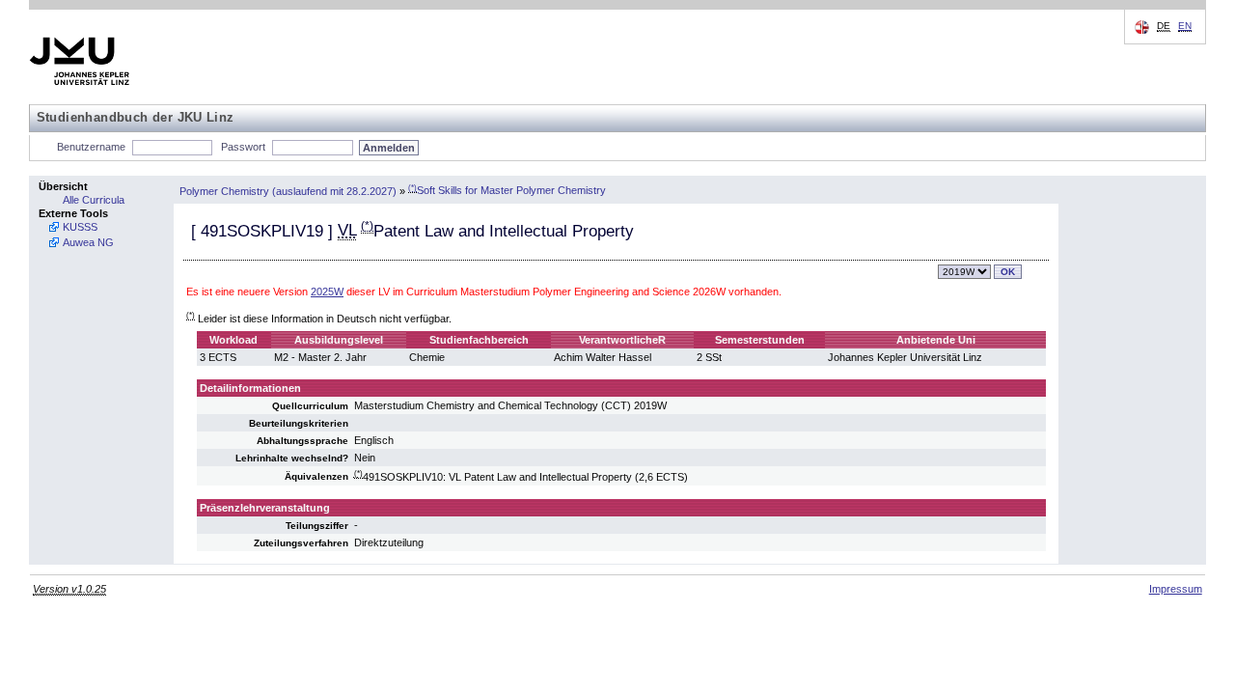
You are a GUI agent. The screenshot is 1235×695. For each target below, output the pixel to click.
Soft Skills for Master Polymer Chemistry (507, 190)
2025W (327, 291)
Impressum (1175, 589)
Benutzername (91, 147)
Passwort (243, 147)
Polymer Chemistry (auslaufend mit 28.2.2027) (288, 190)
